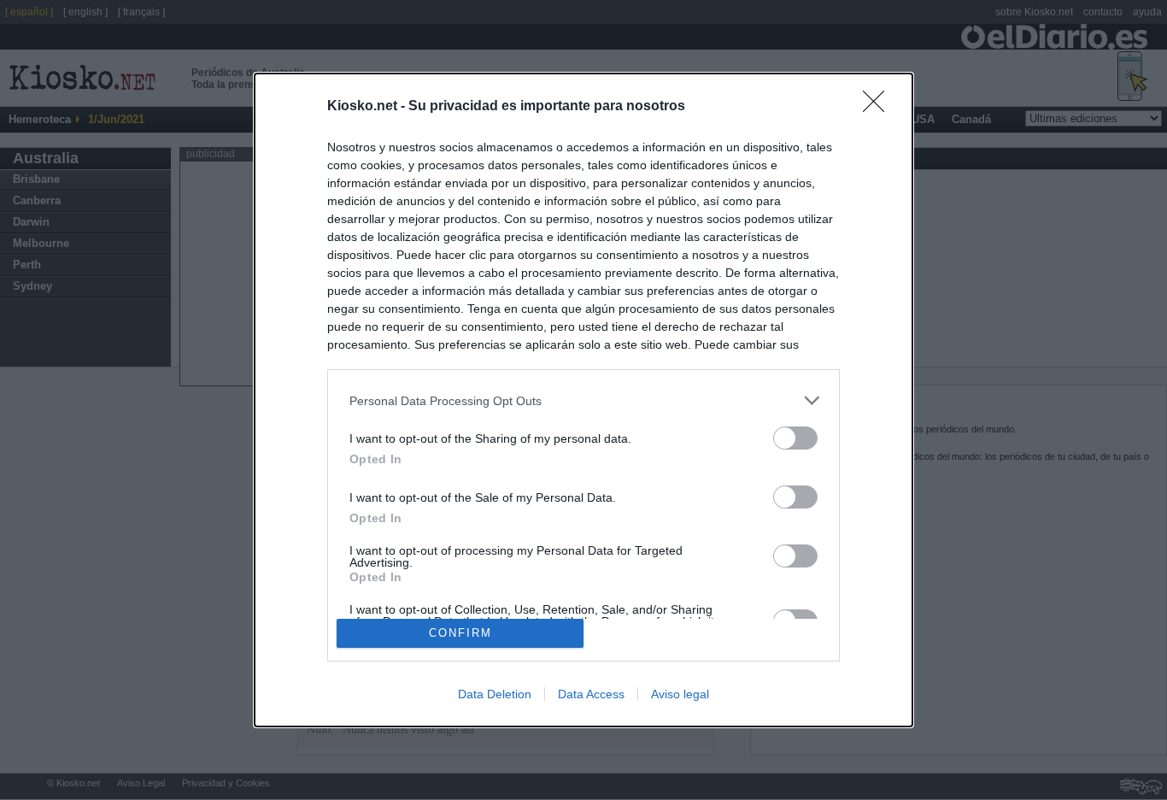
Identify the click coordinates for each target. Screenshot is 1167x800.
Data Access (591, 694)
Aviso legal (680, 694)
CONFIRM (460, 632)
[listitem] (583, 400)
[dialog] (583, 400)
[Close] (879, 107)
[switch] (795, 438)
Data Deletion (494, 694)
